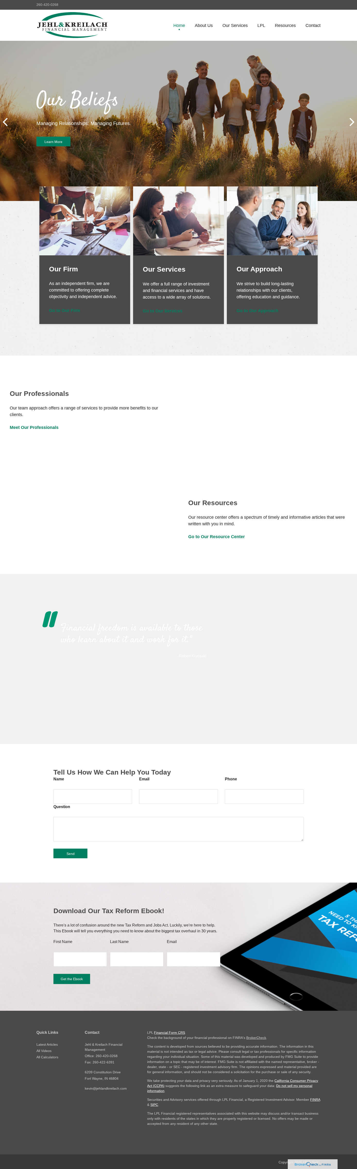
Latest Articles (47, 1044)
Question (61, 807)
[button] (204, 25)
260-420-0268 (47, 5)
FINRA (315, 1100)
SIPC (154, 1105)
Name (58, 779)
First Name (62, 942)
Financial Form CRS (169, 1033)
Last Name (119, 942)
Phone (231, 779)
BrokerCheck (256, 1038)
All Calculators (47, 1057)
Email (144, 779)
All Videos (43, 1051)
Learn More (53, 142)
